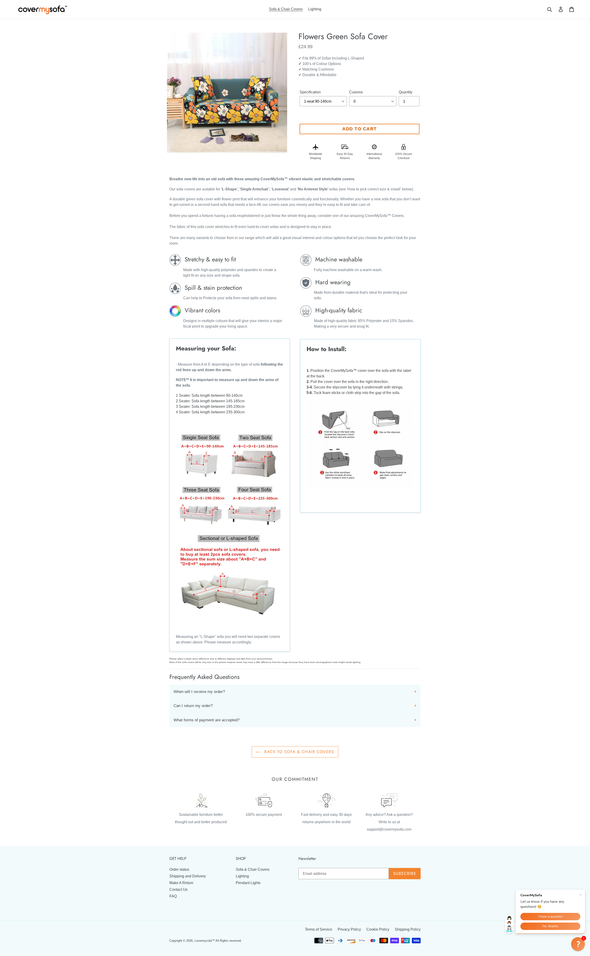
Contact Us (178, 889)
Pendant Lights (248, 883)
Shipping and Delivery (187, 876)
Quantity (405, 92)
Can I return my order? (193, 706)
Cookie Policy (377, 929)
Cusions (356, 92)
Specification (310, 92)
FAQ (173, 896)
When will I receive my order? (199, 692)
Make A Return (181, 883)
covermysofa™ (205, 940)
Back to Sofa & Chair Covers (298, 752)
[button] (578, 944)
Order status (179, 869)
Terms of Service (318, 929)
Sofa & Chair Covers (252, 869)
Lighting (242, 876)
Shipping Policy (408, 929)
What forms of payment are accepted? (206, 720)
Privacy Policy (349, 929)
